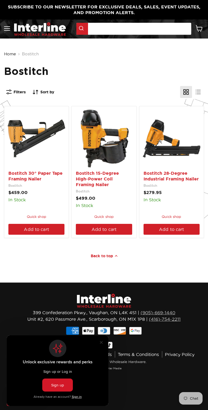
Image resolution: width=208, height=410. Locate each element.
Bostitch (15, 185)
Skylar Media (113, 368)
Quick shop (36, 216)
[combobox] (133, 29)
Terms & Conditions (138, 354)
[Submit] (82, 29)
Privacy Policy (179, 354)
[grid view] (186, 92)
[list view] (198, 92)
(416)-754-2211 (165, 319)
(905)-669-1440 (158, 312)
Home (10, 54)
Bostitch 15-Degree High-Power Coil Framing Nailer (97, 179)
